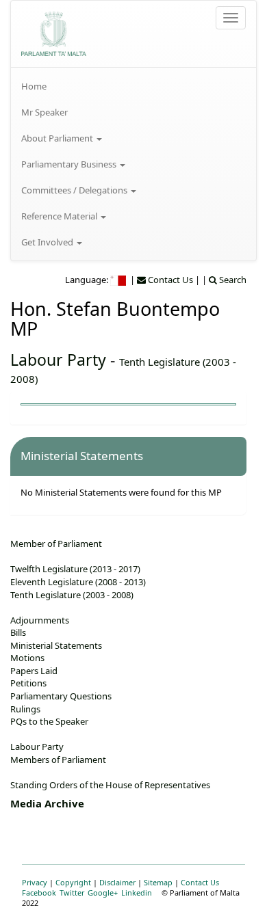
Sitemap (158, 882)
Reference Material (60, 216)
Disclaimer (117, 882)
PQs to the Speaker (49, 721)
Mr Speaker (44, 112)
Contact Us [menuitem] (169, 279)
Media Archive (47, 803)
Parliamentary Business (69, 164)
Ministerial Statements (56, 645)
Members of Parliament (58, 759)
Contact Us (200, 882)
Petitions (28, 683)
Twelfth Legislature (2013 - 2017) (75, 569)
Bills (18, 632)
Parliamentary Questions (61, 696)
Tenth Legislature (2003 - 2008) (72, 595)
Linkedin (136, 892)
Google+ (103, 892)
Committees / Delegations (75, 190)
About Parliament (58, 138)
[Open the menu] (231, 17)
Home (34, 86)
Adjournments (39, 620)
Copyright (73, 882)
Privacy (34, 882)
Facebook (39, 892)
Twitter (72, 892)
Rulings (25, 709)
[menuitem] (133, 86)
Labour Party (58, 360)
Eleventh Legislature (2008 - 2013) (78, 582)
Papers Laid (34, 671)
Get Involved (48, 242)
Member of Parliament (56, 543)
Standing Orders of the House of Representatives (110, 785)
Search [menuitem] (231, 279)
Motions (27, 658)
